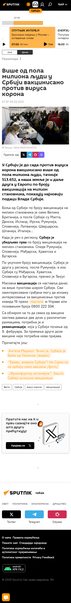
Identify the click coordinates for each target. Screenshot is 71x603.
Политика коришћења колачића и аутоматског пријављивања (23, 550)
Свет (5, 503)
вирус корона (34, 387)
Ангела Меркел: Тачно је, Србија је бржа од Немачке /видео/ (36, 353)
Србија (18, 387)
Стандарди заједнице (33, 543)
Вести (7, 387)
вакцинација (53, 387)
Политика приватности (16, 557)
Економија (40, 503)
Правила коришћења (26, 537)
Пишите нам (10, 543)
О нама (6, 537)
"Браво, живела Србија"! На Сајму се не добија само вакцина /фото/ (38, 364)
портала (36, 301)
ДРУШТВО (59, 503)
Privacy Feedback (43, 557)
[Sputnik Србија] (12, 6)
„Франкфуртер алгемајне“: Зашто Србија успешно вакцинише (35, 375)
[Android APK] (14, 568)
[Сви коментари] (6, 597)
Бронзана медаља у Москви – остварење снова (31, 36)
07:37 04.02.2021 (13, 102)
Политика (20, 503)
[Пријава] (42, 4)
